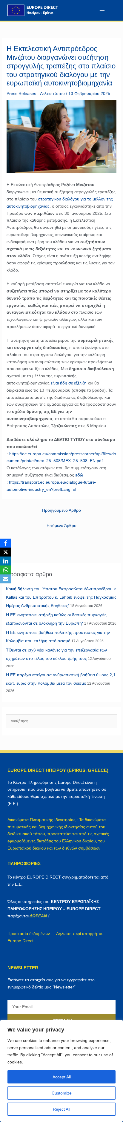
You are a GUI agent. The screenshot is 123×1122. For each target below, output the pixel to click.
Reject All (61, 1109)
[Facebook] (5, 543)
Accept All (62, 1077)
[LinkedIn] (5, 561)
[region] (61, 1071)
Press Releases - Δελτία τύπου (36, 93)
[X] (5, 552)
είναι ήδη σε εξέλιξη (69, 383)
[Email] (5, 578)
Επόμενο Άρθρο (61, 525)
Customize (62, 1093)
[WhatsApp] (5, 569)
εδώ (79, 475)
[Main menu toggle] (102, 10)
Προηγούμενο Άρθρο (61, 510)
